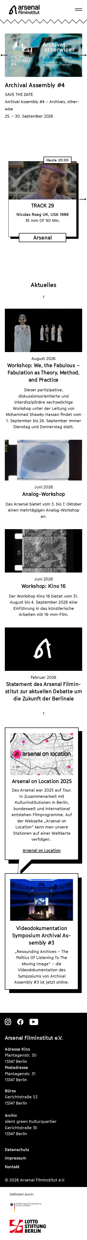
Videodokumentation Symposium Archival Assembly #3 (41, 935)
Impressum (15, 1158)
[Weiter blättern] (83, 55)
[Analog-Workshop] (43, 460)
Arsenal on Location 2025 (42, 781)
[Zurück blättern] (3, 55)
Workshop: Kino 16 (44, 586)
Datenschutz (17, 1149)
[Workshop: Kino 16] (43, 551)
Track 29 (42, 205)
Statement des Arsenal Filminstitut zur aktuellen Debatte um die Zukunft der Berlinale (43, 691)
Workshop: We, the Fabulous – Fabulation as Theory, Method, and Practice (43, 372)
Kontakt (12, 1166)
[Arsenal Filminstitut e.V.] (24, 9)
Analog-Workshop (43, 494)
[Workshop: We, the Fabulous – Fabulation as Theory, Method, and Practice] (43, 330)
